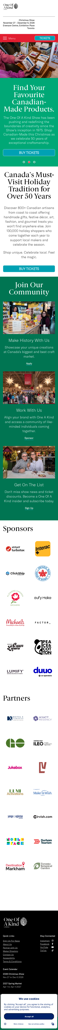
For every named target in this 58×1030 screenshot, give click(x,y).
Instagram (45, 940)
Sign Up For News (11, 941)
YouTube (44, 947)
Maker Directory (10, 951)
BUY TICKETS (29, 153)
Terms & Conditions (12, 961)
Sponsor (29, 437)
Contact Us (8, 954)
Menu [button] (11, 38)
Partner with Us (10, 947)
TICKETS (45, 38)
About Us (7, 944)
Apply (29, 363)
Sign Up (29, 508)
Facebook (44, 944)
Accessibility (9, 958)
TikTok (43, 950)
